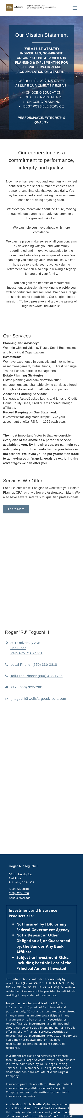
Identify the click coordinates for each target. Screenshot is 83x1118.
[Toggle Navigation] (75, 8)
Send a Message (19, 897)
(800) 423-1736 (19, 893)
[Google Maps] (41, 580)
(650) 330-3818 (19, 888)
